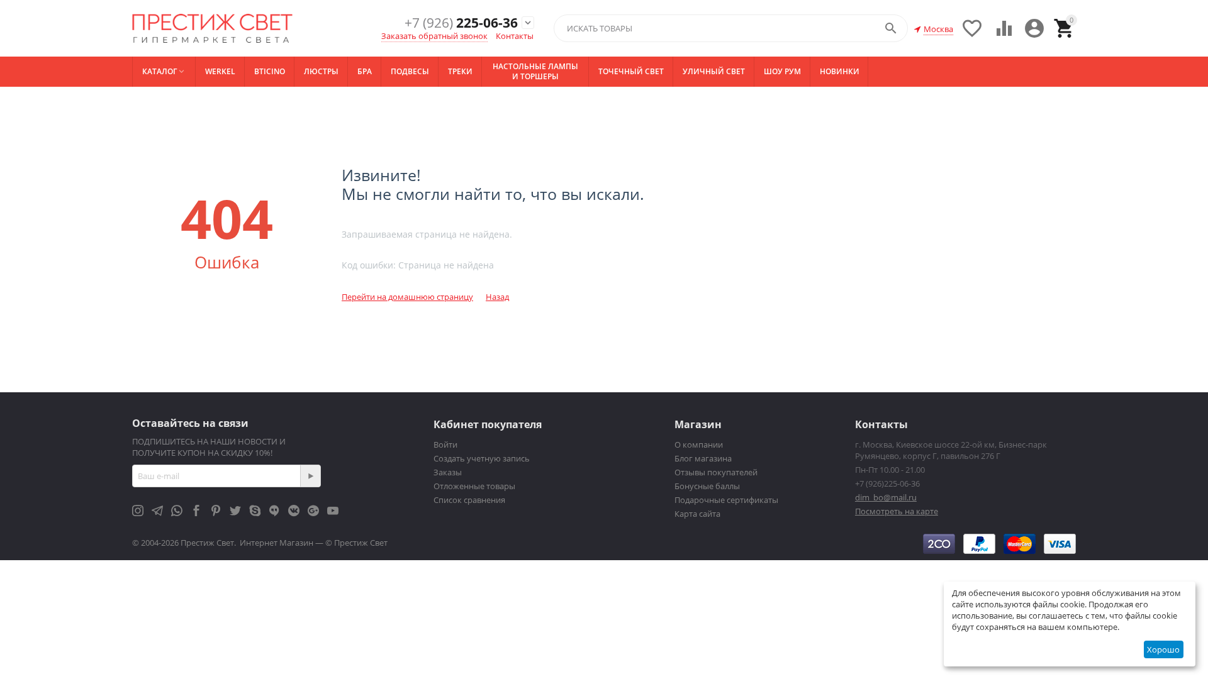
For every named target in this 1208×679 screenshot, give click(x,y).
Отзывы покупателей (716, 472)
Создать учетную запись (481, 458)
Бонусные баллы (707, 486)
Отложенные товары (474, 486)
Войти (445, 444)
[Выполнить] (310, 476)
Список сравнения (469, 499)
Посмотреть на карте (896, 511)
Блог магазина (703, 458)
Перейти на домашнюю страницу (407, 296)
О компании (698, 444)
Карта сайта (697, 513)
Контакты (515, 35)
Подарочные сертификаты (726, 499)
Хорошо (1163, 649)
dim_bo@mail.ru (886, 497)
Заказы (447, 472)
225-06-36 (461, 23)
